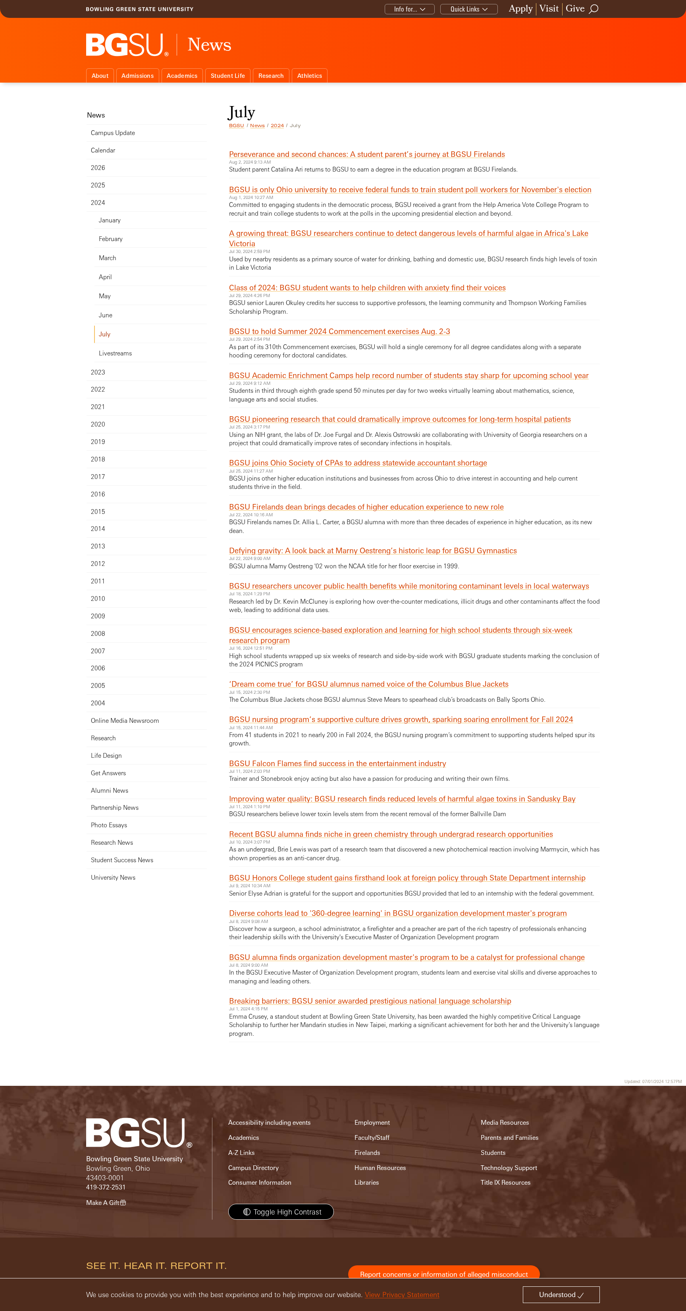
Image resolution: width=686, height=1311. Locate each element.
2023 (98, 372)
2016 (98, 494)
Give (575, 9)
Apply (521, 9)
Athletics (309, 75)
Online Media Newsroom (125, 720)
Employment (372, 1122)
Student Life (228, 75)
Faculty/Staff (372, 1137)
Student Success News (122, 860)
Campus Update (113, 133)
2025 (98, 185)
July (104, 334)
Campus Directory (253, 1168)
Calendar (103, 150)
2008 (98, 633)
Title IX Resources (506, 1182)
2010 (98, 598)
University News (113, 877)
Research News (112, 842)
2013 (98, 546)
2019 (98, 442)
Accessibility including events (269, 1122)
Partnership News (115, 807)
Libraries (367, 1182)
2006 (98, 668)
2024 (277, 125)
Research (271, 75)
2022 (98, 389)
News (257, 125)
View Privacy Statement (402, 1294)
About (100, 75)
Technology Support (509, 1168)
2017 (98, 477)
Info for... (405, 9)
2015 (98, 512)
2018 (98, 459)
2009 (98, 616)
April (105, 277)
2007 (98, 651)
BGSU (237, 125)
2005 (98, 685)
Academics (182, 75)
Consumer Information (259, 1182)
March (107, 258)
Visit (549, 9)
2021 (98, 407)
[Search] (594, 9)
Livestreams (115, 353)
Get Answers (108, 773)
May (105, 296)
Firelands (367, 1153)
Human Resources (380, 1168)
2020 (98, 424)
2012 (98, 564)
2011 (98, 581)
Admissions (137, 75)
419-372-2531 (106, 1187)
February (111, 239)
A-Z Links (241, 1153)
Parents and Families (510, 1137)
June (105, 315)
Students (493, 1153)
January (110, 220)
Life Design (106, 755)
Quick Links (465, 9)
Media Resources (505, 1122)
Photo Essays (109, 825)
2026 (98, 168)
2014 (98, 529)
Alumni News (109, 790)
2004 (98, 703)
